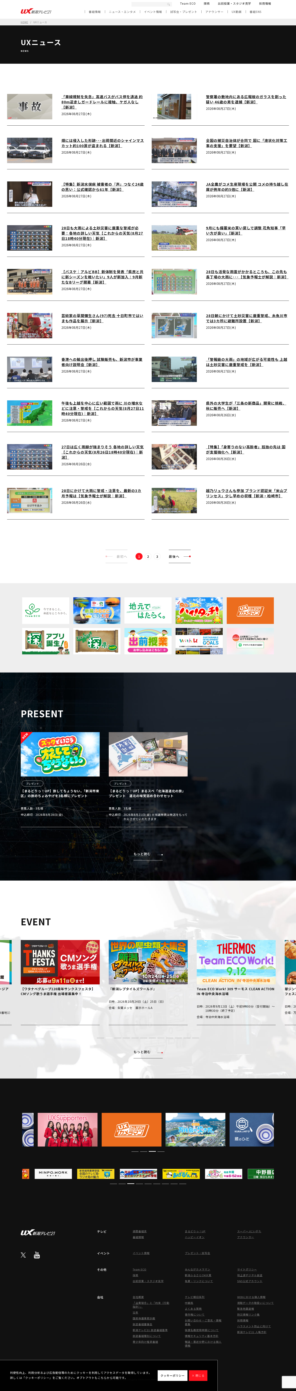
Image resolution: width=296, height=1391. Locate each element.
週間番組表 (140, 1231)
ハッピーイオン (195, 1237)
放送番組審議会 (142, 1324)
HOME (24, 22)
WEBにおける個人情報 (251, 1297)
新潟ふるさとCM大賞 (198, 1275)
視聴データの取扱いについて (255, 1303)
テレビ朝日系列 (195, 1297)
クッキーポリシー (172, 1375)
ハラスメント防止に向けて (254, 1326)
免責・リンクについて (199, 1281)
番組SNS (256, 12)
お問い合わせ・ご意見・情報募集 (203, 1322)
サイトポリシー (247, 1269)
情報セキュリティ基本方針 (201, 1336)
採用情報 (265, 3)
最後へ (174, 556)
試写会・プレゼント (183, 12)
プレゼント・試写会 (197, 1253)
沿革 (135, 1312)
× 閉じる (198, 1375)
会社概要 (138, 1297)
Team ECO (188, 3)
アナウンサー (214, 12)
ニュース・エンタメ (122, 12)
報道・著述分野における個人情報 (203, 1343)
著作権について (195, 1314)
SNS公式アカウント (250, 1281)
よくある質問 (193, 1309)
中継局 (189, 1303)
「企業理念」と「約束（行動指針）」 (151, 1305)
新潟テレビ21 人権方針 (252, 1332)
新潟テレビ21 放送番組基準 (150, 1330)
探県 (207, 3)
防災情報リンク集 (248, 1314)
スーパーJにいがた (249, 1231)
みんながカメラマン (197, 1269)
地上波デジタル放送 (250, 1275)
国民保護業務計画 (144, 1318)
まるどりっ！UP (195, 1231)
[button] (152, 1151)
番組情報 (95, 12)
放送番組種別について (147, 1336)
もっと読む (142, 853)
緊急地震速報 (245, 1309)
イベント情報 (153, 12)
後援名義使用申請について (202, 1330)
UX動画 (237, 12)
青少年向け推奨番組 (145, 1342)
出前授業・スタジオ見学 (234, 3)
